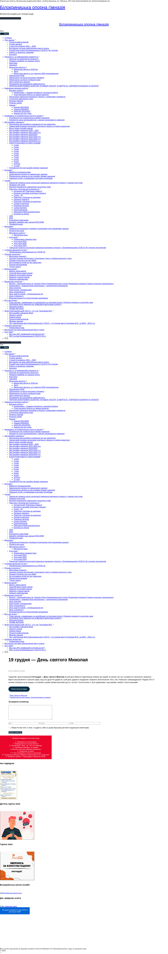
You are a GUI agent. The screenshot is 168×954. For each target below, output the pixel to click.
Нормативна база (16, 328)
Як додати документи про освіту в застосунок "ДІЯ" (14, 911)
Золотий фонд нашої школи (21, 273)
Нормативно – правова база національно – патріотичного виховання (38, 286)
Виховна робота (16, 91)
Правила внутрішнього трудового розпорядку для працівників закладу (39, 229)
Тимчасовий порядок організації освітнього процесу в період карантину (39, 126)
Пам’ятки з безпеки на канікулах (27, 202)
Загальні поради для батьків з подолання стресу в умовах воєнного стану (40, 258)
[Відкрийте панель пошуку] (2, 31)
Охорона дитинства (13, 326)
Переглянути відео (19, 689)
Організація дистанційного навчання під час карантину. (32, 124)
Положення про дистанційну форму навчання (28, 168)
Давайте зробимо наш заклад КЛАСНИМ (26, 222)
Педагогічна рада (16, 231)
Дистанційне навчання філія (21, 313)
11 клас (17, 166)
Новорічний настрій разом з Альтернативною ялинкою (30, 697)
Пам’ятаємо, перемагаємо (20, 290)
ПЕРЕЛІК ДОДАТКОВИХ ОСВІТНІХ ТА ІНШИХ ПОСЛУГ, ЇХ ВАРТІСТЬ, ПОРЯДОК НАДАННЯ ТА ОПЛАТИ (54, 86)
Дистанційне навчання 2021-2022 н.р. (25, 132)
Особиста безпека (21, 204)
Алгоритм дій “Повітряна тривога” (28, 191)
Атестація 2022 (20, 243)
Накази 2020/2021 (21, 109)
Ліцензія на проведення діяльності (24, 59)
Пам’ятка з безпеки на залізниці (27, 197)
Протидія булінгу (16, 307)
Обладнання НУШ (16, 76)
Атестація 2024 (20, 246)
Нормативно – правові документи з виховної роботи (36, 93)
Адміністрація (15, 317)
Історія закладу (15, 44)
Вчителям (9, 227)
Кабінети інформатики (18, 279)
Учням (7, 181)
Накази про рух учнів (22, 113)
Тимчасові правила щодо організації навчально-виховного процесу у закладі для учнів (46, 183)
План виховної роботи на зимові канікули (31, 95)
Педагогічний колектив (18, 42)
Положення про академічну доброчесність (27, 84)
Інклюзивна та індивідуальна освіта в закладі (24, 116)
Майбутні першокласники (20, 172)
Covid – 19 (18, 195)
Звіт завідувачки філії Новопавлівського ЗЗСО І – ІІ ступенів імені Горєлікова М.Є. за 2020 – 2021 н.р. (52, 323)
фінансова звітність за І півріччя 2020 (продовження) (36, 74)
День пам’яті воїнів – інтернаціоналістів (26, 294)
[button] (1, 953)
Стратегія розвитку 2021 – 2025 (22, 46)
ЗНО (11, 216)
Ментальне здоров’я (17, 256)
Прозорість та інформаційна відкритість (21, 57)
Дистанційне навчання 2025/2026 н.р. (25, 141)
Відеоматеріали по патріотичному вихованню (28, 298)
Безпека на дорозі (21, 214)
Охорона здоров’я (21, 199)
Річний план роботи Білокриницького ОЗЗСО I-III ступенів (33, 50)
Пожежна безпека (21, 206)
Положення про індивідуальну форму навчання (29, 118)
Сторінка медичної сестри (16, 250)
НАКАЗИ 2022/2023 (22, 111)
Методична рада (21, 235)
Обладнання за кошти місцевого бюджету (26, 78)
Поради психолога (12, 254)
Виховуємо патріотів (13, 282)
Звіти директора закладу (19, 82)
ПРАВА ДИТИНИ (16, 309)
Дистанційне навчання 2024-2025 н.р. (25, 139)
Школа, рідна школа (17, 271)
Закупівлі (13, 65)
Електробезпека (20, 210)
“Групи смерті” (15, 267)
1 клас (16, 145)
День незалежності (17, 292)
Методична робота (17, 233)
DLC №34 (9, 332)
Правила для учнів (17, 185)
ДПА (11, 218)
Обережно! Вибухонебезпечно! (27, 212)
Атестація (13, 237)
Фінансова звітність (17, 67)
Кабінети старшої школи (19, 277)
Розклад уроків (15, 103)
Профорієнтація (16, 224)
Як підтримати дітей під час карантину (25, 263)
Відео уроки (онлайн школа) (21, 128)
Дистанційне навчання (14, 122)
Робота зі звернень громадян (21, 52)
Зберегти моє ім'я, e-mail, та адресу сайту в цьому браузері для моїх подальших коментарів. (50, 728)
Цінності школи (15, 315)
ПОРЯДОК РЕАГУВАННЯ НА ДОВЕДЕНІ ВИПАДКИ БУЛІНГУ (35, 305)
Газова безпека (20, 208)
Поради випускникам (18, 265)
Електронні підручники (18, 220)
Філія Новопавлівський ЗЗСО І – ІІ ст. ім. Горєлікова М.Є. (28, 311)
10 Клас (17, 164)
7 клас (16, 157)
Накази (12, 105)
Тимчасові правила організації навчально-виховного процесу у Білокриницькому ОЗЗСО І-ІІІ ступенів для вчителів (57, 248)
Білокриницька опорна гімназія (32, 7)
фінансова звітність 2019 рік (26, 69)
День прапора (15, 288)
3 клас (16, 149)
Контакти (13, 55)
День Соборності (16, 296)
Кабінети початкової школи (20, 275)
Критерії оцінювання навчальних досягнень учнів (30, 187)
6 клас (16, 155)
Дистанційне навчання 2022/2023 (23, 135)
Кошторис (13, 63)
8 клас (16, 160)
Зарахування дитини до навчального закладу (28, 174)
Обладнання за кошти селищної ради (24, 80)
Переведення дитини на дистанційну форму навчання (32, 176)
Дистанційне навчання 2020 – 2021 (24, 130)
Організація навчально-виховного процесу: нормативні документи (37, 97)
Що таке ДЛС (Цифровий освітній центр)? (27, 334)
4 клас (16, 151)
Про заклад (9, 40)
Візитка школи (11, 269)
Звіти (16, 71)
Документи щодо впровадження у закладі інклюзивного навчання (37, 120)
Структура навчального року (21, 99)
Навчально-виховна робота (16, 88)
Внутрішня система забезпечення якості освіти (29, 48)
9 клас (16, 162)
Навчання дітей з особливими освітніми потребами (30, 178)
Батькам (8, 170)
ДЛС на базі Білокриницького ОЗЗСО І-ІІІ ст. (27, 336)
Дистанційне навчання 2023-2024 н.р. (25, 137)
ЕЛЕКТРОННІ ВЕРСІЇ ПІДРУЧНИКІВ (24, 143)
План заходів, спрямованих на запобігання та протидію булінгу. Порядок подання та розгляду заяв (51, 302)
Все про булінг (11, 300)
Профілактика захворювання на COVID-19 (27, 252)
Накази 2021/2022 (21, 107)
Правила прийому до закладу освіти (24, 61)
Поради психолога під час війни (22, 260)
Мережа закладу (16, 321)
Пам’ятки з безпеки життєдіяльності (24, 189)
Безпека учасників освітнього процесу (30, 193)
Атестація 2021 (20, 241)
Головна (8, 38)
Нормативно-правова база (25, 239)
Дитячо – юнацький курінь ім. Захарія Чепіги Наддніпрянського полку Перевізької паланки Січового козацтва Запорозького (61, 284)
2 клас (16, 147)
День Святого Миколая (18, 695)
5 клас (16, 153)
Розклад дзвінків (16, 101)
